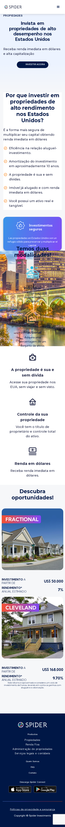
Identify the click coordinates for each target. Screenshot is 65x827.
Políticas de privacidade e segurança (32, 809)
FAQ (32, 767)
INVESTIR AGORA (35, 64)
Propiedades (32, 740)
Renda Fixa (33, 744)
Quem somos (32, 761)
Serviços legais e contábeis (32, 753)
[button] (58, 7)
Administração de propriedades (32, 749)
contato (32, 772)
